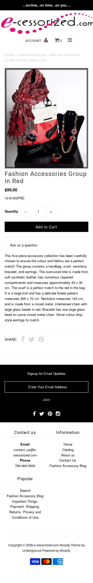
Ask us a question (23, 245)
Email (25, 444)
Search (25, 490)
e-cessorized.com (46, 545)
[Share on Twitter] (31, 340)
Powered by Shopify (56, 550)
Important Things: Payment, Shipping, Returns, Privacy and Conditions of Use (25, 509)
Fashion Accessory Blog (68, 465)
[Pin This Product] (41, 340)
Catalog (68, 449)
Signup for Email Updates (46, 373)
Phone (25, 460)
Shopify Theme (70, 545)
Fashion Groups (32, 55)
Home (9, 55)
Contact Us (67, 460)
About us (68, 455)
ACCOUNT (33, 40)
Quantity (11, 211)
